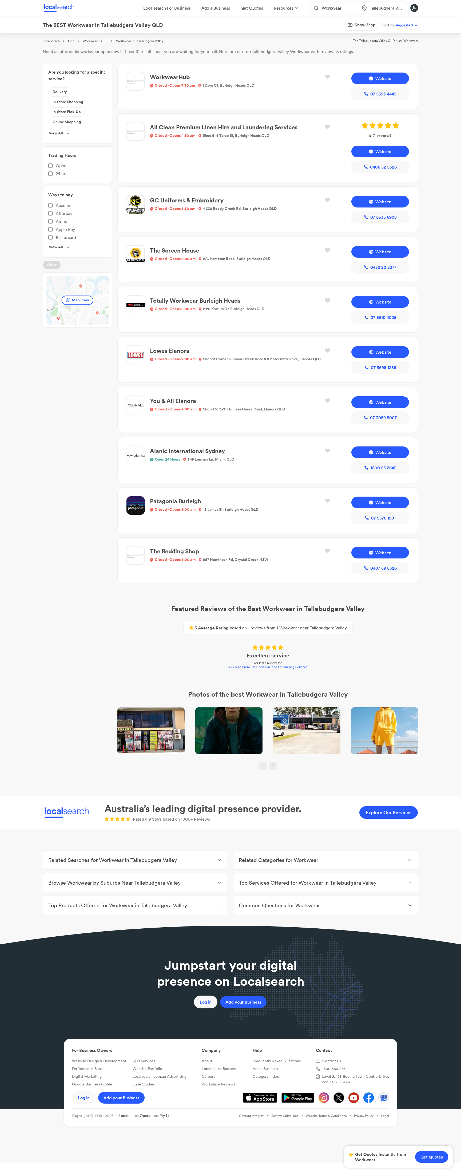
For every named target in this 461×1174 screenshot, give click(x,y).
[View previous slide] (263, 766)
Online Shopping (67, 121)
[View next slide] (273, 766)
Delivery (60, 91)
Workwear (90, 41)
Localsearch (51, 41)
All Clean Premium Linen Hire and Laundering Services (267, 667)
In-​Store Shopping (68, 101)
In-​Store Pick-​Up (67, 111)
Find (71, 41)
